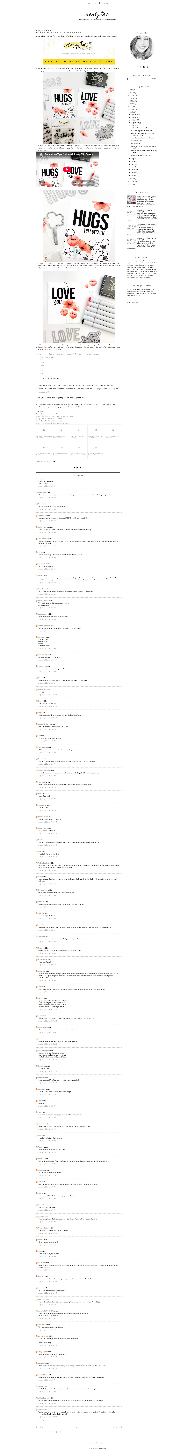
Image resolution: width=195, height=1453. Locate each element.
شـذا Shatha (42, 805)
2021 (131, 104)
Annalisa (41, 1409)
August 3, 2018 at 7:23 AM (47, 582)
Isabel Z (40, 1239)
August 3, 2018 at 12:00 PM (47, 706)
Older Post (40, 1427)
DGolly (40, 1016)
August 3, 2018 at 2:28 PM (47, 741)
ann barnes (42, 1263)
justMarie (41, 1159)
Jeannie (40, 948)
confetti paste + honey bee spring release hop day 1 (146, 197)
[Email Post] (53, 461)
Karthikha (41, 1077)
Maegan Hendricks (44, 770)
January (134, 175)
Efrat (39, 851)
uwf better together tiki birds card (141, 131)
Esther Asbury (43, 527)
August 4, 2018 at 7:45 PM (47, 1210)
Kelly (42, 362)
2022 (131, 101)
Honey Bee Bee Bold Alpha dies (49, 419)
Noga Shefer (42, 689)
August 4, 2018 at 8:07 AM (47, 965)
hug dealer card (136, 143)
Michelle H (41, 971)
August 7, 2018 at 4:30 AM (47, 1403)
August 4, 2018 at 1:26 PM (47, 1106)
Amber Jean (42, 492)
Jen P (40, 840)
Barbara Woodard (44, 626)
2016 (131, 181)
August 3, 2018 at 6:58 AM (47, 546)
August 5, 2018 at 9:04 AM (47, 1256)
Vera (41, 360)
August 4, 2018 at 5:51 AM (47, 884)
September (135, 123)
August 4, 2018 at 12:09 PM (47, 1060)
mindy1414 (41, 1299)
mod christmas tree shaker (139, 128)
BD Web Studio (101, 1448)
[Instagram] (144, 67)
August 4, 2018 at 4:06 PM (47, 1140)
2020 (131, 106)
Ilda (41, 376)
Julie (39, 678)
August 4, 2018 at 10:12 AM (47, 1009)
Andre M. (41, 902)
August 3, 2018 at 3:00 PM (47, 764)
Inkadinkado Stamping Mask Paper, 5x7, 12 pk (95, 454)
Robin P (41, 1147)
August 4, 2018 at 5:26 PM (47, 1164)
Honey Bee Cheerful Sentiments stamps (52, 423)
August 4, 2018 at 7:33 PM (47, 1187)
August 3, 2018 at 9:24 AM (47, 683)
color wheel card (136, 141)
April (133, 167)
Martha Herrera (43, 1336)
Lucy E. (40, 998)
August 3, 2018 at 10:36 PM (47, 856)
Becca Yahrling (43, 600)
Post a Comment (44, 1421)
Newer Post (117, 1427)
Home (87, 3)
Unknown (41, 1124)
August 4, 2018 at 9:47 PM (47, 1222)
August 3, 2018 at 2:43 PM (47, 752)
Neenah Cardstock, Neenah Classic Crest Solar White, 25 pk (78, 455)
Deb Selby (41, 936)
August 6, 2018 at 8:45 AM (47, 1330)
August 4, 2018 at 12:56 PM (47, 1083)
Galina (42, 368)
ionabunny (41, 1089)
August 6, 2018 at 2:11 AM (47, 1318)
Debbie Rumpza (43, 539)
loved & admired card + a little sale (142, 138)
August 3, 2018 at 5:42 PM (47, 799)
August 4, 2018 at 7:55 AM (47, 953)
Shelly (40, 701)
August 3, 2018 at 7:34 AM (47, 594)
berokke (40, 575)
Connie (40, 1101)
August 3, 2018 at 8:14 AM (47, 631)
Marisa (40, 1039)
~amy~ (40, 479)
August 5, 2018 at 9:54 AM (47, 1270)
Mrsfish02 (41, 1276)
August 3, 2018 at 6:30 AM (47, 521)
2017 (131, 179)
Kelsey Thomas (43, 1027)
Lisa (41, 371)
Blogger (101, 1443)
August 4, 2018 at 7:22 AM (47, 918)
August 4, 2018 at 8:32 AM (47, 980)
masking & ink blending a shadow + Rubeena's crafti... (142, 134)
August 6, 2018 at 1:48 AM (47, 1305)
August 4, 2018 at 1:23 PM (47, 1094)
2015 (131, 184)
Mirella (40, 876)
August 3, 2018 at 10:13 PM (47, 833)
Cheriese (41, 1170)
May (133, 164)
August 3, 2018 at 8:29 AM (47, 648)
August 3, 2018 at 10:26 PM (47, 845)
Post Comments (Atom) (53, 1432)
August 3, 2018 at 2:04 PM (47, 729)
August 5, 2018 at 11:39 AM (47, 1281)
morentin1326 (42, 655)
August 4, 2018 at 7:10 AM (47, 895)
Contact (105, 3)
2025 (131, 93)
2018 (131, 112)
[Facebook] (137, 67)
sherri (40, 1135)
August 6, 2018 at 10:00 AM (47, 1345)
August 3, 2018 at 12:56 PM (47, 718)
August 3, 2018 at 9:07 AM (47, 660)
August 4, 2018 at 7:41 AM (47, 941)
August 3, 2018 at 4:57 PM (47, 787)
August (134, 125)
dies (71, 416)
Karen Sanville (43, 817)
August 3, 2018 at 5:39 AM (47, 486)
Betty (39, 1182)
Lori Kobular (42, 515)
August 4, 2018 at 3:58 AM (47, 870)
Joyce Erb (41, 1066)
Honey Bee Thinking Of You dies (49, 421)
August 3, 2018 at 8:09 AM (47, 619)
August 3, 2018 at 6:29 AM (47, 509)
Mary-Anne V (42, 1324)
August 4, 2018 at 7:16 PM (47, 1175)
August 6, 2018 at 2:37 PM (47, 1380)
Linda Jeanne (42, 614)
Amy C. (40, 712)
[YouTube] (147, 67)
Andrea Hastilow (43, 863)
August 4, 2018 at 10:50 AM (47, 1021)
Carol (42, 373)
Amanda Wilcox (43, 759)
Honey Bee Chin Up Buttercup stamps (51, 416)
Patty (39, 987)
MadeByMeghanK (44, 724)
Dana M (40, 1193)
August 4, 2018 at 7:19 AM (47, 907)
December (135, 114)
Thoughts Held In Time (46, 1205)
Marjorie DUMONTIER (45, 1311)
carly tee (97, 14)
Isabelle (40, 1288)
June (133, 161)
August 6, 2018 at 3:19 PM (47, 1391)
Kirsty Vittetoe (43, 828)
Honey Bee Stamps (47, 357)
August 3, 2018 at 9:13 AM (47, 671)
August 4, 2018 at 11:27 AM (47, 1044)
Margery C (41, 1216)
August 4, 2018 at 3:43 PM (47, 1117)
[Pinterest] (140, 67)
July (133, 159)
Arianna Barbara (43, 1228)
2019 (131, 109)
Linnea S (41, 1386)
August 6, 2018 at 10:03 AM (47, 1357)
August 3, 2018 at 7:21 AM (47, 569)
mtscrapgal (42, 1363)
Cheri (40, 1251)
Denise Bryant (43, 666)
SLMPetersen (42, 959)
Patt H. (40, 1112)
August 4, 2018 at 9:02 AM (47, 992)
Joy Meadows (42, 890)
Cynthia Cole (42, 564)
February (134, 172)
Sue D (40, 793)
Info (96, 3)
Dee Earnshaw (43, 747)
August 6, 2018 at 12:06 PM (47, 1368)
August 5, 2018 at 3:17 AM (47, 1245)
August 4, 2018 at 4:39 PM (47, 1152)
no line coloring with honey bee (141, 155)
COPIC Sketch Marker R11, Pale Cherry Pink (60, 437)
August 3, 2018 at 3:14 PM (47, 776)
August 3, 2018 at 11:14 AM (47, 695)
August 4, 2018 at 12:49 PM (47, 1071)
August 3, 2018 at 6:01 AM (47, 497)
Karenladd (41, 782)
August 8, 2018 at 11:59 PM (47, 1417)
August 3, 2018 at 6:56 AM (47, 532)
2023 (131, 98)
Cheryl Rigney (43, 1352)
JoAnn (42, 365)
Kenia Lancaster (43, 589)
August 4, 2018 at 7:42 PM (47, 1198)
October (134, 120)
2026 (131, 90)
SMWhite (41, 913)
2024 (131, 95)
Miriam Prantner (43, 1398)
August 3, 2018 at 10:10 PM (47, 822)
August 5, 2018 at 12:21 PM (47, 1293)
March (133, 170)
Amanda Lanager (44, 504)
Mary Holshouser (44, 1050)
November (135, 117)
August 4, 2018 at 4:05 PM (47, 1129)
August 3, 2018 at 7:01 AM (47, 557)
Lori (39, 736)
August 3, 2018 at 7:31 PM (47, 810)
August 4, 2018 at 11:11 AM (47, 1032)
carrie (40, 552)
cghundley (41, 637)
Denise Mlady (42, 1375)
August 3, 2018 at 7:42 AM (47, 608)
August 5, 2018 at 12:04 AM (47, 1233)
